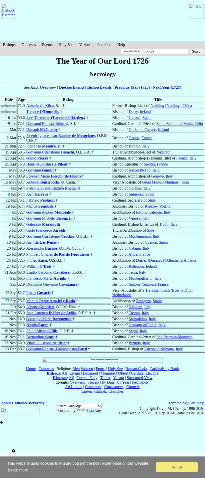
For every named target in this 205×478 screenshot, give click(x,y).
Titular (105, 378)
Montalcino (138, 319)
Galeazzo (43, 224)
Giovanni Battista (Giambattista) (56, 349)
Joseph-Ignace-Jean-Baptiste (60, 135)
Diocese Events (71, 87)
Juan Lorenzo (51, 313)
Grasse (134, 138)
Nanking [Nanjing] (165, 105)
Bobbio (134, 146)
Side (150, 230)
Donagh (42, 129)
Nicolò (37, 325)
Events (47, 45)
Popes (100, 369)
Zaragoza (143, 301)
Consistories (114, 387)
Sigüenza (136, 194)
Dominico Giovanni (51, 284)
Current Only (87, 378)
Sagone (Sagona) (142, 284)
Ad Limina (73, 387)
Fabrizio (40, 200)
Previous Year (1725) (132, 87)
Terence (42, 111)
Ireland (145, 111)
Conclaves (93, 387)
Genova (157, 176)
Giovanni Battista (47, 123)
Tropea (134, 313)
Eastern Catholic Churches (103, 391)
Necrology (140, 382)
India (186, 182)
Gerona (134, 117)
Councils (133, 387)
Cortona (135, 188)
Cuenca (151, 242)
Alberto (40, 307)
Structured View (139, 378)
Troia (133, 272)
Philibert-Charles (58, 254)
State (152, 200)
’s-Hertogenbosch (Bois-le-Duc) (167, 290)
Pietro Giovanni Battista (52, 188)
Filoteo (36, 260)
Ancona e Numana (159, 349)
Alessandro (41, 248)
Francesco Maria (46, 278)
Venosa (134, 218)
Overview (48, 87)
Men (76, 369)
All (64, 373)
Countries (46, 369)
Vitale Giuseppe (46, 343)
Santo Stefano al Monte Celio (179, 123)
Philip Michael (42, 331)
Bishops (9, 45)
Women (87, 369)
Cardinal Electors (144, 373)
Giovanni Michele (46, 218)
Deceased (90, 373)
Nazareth (163, 152)
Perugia (135, 343)
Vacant (118, 378)
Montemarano (140, 236)
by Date (108, 382)
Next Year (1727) (167, 87)
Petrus (38, 292)
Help (121, 45)
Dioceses (29, 45)
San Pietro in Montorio (174, 337)
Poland (165, 206)
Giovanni (40, 170)
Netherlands (121, 295)
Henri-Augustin (47, 164)
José (55, 117)
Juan (37, 194)
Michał (40, 206)
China (187, 105)
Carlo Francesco (45, 230)
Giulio (37, 158)
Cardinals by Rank (164, 369)
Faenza (182, 158)
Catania (135, 248)
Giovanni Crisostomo (50, 152)
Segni (133, 331)
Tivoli (163, 224)
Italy (146, 146)
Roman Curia (136, 369)
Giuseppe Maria (49, 319)
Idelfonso (41, 146)
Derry (133, 111)
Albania (190, 260)
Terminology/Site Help (186, 403)
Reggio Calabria (149, 212)
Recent (93, 382)
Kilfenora (136, 266)
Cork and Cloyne (142, 129)
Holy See (65, 45)
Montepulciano (140, 278)
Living (75, 373)
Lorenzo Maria (53, 176)
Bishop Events (99, 87)
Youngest (107, 373)
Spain (147, 117)
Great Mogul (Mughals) (161, 182)
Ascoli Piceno (139, 170)
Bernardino (40, 337)
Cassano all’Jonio (142, 325)
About (22, 403)
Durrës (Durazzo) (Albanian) (159, 260)
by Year (123, 382)
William (39, 266)
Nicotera (135, 307)
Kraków (151, 206)
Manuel (50, 301)
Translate (93, 410)
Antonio (40, 105)
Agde (132, 254)
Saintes (149, 164)
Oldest (123, 373)
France (147, 138)
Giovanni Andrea (48, 212)
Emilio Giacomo (48, 272)
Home (31, 369)
